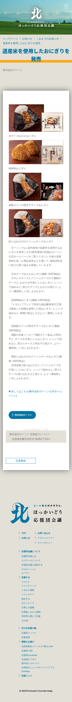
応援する (26, 577)
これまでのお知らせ (47, 38)
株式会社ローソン (23, 414)
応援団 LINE (27, 650)
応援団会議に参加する (32, 564)
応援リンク (27, 675)
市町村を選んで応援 (31, 615)
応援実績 (21, 460)
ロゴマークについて (31, 560)
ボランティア (28, 602)
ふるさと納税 (28, 589)
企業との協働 (28, 607)
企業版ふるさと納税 (31, 611)
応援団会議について (31, 551)
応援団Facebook (29, 654)
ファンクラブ (28, 594)
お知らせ (27, 38)
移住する (26, 598)
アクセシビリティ (46, 537)
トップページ (10, 38)
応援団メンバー (29, 632)
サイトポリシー (45, 542)
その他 (25, 620)
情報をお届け (28, 641)
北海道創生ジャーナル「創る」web (37, 646)
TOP (24, 532)
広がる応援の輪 (29, 627)
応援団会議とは (29, 555)
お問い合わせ (44, 532)
